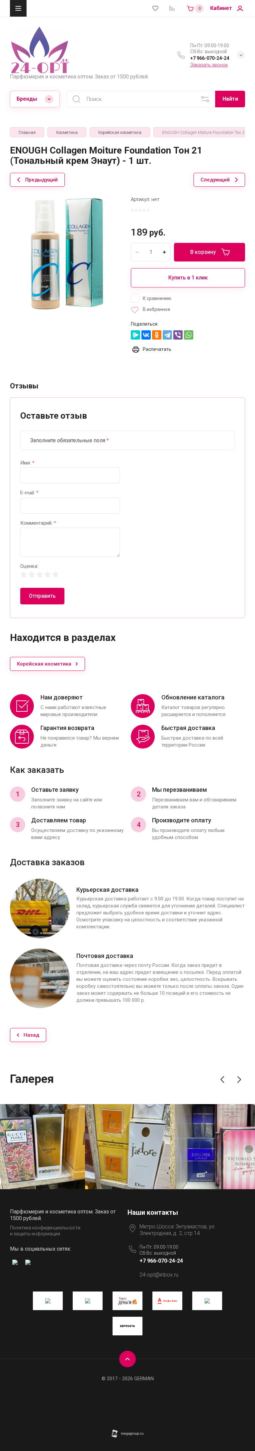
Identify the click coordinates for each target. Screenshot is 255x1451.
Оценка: (29, 566)
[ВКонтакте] (146, 335)
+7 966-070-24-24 (209, 58)
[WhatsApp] (188, 335)
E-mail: (29, 493)
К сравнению (157, 298)
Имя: (27, 463)
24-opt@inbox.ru (158, 1275)
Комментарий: (38, 523)
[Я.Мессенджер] (135, 335)
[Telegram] (167, 335)
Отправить (42, 596)
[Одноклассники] (156, 335)
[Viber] (178, 335)
